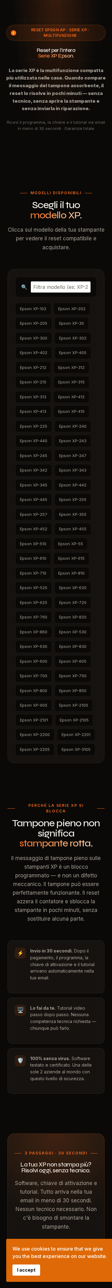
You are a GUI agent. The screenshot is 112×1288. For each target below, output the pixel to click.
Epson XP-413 (33, 411)
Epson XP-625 (33, 602)
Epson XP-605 (72, 661)
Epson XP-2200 (35, 734)
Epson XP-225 (33, 426)
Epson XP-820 (72, 616)
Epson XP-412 (71, 396)
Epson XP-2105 (74, 719)
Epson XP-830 (72, 646)
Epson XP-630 (33, 646)
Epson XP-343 (72, 470)
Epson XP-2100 (73, 705)
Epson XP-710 (33, 573)
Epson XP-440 (33, 440)
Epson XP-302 (72, 338)
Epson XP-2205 (35, 749)
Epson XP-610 (33, 558)
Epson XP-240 (72, 426)
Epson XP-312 (71, 367)
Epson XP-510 (33, 543)
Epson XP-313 (33, 396)
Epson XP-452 (33, 528)
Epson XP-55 (70, 543)
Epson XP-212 (33, 367)
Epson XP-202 (72, 308)
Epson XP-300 (33, 338)
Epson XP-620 (72, 587)
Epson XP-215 (33, 381)
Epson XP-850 (72, 690)
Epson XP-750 (72, 675)
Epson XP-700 (33, 675)
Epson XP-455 (72, 528)
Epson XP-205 (33, 323)
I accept (26, 1270)
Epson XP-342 (33, 470)
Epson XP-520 (33, 587)
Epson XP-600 (33, 661)
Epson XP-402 (33, 352)
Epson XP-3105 (76, 749)
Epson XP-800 (33, 690)
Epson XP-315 (71, 381)
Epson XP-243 (72, 440)
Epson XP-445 (33, 499)
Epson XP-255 (72, 499)
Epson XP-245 (33, 455)
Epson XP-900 (33, 705)
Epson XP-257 (33, 514)
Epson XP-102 (33, 308)
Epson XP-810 (71, 573)
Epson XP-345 (33, 484)
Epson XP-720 (72, 602)
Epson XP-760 (33, 616)
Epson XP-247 (72, 455)
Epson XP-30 (71, 323)
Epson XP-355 (72, 514)
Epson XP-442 (72, 484)
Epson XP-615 (71, 558)
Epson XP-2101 (34, 719)
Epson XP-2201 (76, 734)
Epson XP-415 (71, 411)
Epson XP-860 (33, 631)
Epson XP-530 (72, 631)
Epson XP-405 (72, 352)
